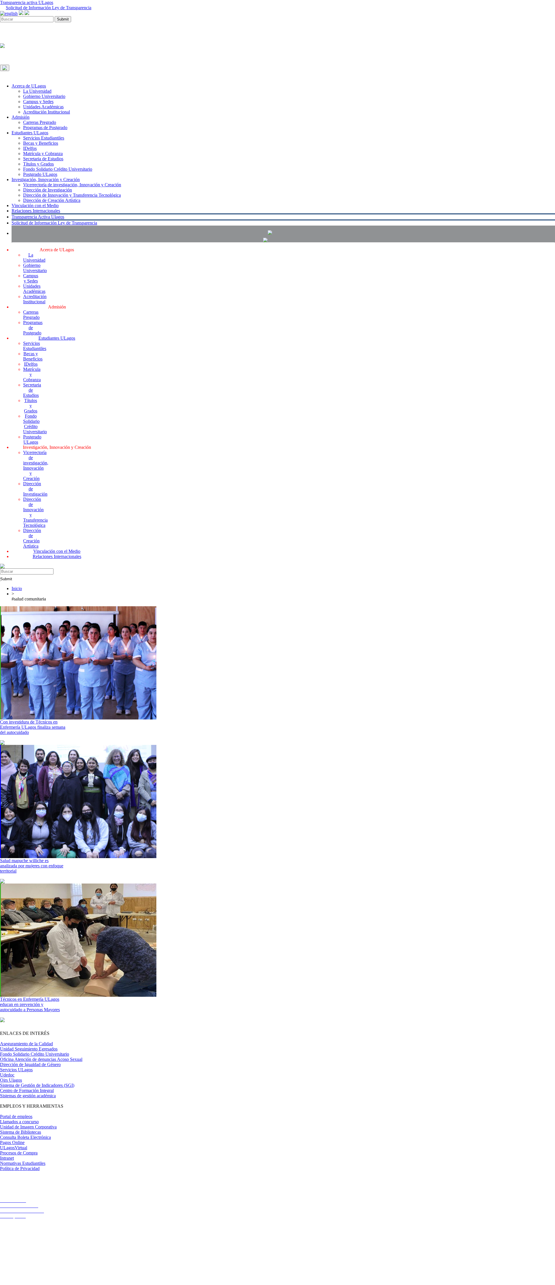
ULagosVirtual (13, 1147)
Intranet (7, 1158)
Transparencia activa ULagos (26, 2)
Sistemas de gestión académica (28, 1095)
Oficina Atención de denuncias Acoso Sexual (41, 1059)
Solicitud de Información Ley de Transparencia (48, 7)
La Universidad (37, 91)
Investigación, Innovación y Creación (46, 179)
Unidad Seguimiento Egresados (29, 1048)
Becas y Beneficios (40, 143)
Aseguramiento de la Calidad (26, 1043)
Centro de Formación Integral (27, 1090)
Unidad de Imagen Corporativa (28, 1126)
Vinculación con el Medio (35, 205)
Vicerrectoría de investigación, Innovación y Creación (72, 184)
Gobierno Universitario (44, 96)
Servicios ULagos (16, 1069)
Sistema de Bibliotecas (20, 1132)
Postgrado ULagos (40, 174)
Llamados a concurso (19, 1121)
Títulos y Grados (38, 163)
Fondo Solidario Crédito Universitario (57, 169)
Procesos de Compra (19, 1152)
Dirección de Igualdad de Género (30, 1064)
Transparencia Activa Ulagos (38, 216)
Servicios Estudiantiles (43, 137)
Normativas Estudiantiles (22, 1163)
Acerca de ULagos (29, 85)
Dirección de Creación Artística (51, 200)
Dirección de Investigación (47, 189)
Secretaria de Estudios (43, 158)
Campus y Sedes (38, 101)
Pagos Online (12, 1142)
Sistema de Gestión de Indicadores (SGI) (37, 1085)
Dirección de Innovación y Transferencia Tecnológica (72, 195)
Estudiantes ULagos (30, 132)
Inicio (17, 588)
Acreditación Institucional (46, 111)
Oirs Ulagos (11, 1080)
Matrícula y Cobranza (43, 153)
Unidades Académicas (43, 106)
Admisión (20, 117)
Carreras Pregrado (39, 122)
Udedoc (7, 1074)
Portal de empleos (16, 1116)
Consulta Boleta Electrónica (25, 1137)
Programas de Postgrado (45, 127)
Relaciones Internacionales (36, 210)
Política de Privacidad (20, 1168)
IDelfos (30, 148)
